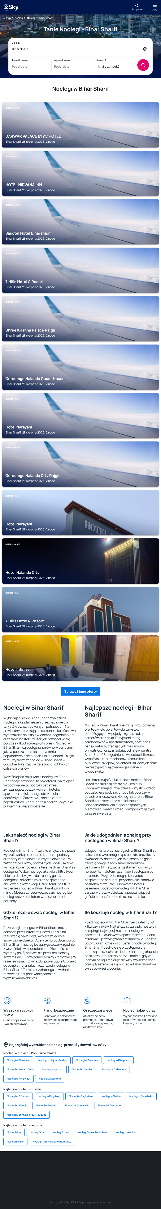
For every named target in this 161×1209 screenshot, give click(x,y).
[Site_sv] (55, 1174)
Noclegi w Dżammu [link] (50, 1078)
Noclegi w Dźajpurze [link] (118, 1060)
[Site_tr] (61, 1164)
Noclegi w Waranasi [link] (18, 1060)
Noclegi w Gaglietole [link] (81, 1096)
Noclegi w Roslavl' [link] (46, 1105)
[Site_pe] (49, 1164)
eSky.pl (7, 18)
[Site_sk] (99, 1164)
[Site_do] (137, 1164)
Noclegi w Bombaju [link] (87, 1060)
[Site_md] (87, 1164)
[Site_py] (106, 1174)
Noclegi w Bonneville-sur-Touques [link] (26, 1114)
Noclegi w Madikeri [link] (82, 1069)
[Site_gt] (80, 1174)
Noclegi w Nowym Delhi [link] (20, 1069)
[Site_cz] (74, 1164)
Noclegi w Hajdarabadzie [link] (52, 1060)
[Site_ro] (24, 1164)
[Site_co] (124, 1164)
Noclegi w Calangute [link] (114, 1069)
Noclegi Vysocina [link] (126, 1132)
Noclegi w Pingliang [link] (49, 1096)
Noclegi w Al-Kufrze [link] (109, 1105)
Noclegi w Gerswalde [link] (77, 1105)
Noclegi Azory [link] (61, 1132)
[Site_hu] (112, 1164)
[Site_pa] (150, 1164)
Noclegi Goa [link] (14, 1132)
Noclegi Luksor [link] (15, 1141)
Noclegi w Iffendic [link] (17, 1105)
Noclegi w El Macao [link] (18, 1096)
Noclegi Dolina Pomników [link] (92, 1132)
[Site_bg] (36, 1164)
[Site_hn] (93, 1174)
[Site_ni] (68, 1174)
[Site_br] (11, 1164)
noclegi (19, 18)
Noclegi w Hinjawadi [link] (18, 1078)
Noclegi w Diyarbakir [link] (141, 1096)
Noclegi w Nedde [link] (111, 1096)
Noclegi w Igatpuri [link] (52, 1069)
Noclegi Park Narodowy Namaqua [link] (52, 1141)
